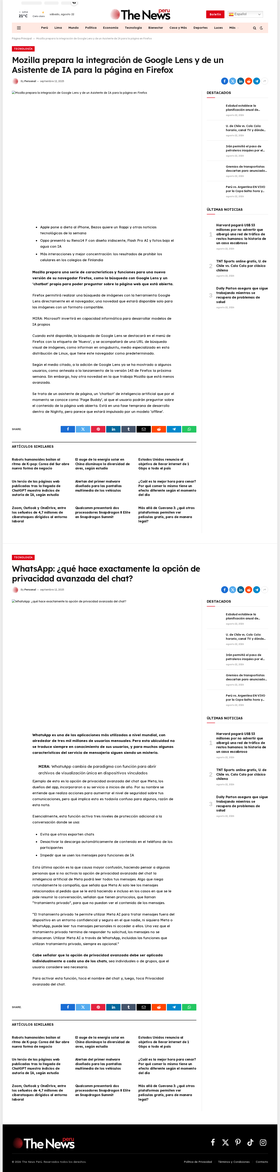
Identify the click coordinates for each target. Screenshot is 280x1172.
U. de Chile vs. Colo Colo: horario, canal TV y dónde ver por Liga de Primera (245, 128)
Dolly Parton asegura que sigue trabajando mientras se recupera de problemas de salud (242, 295)
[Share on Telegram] (256, 81)
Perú (44, 28)
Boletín (215, 14)
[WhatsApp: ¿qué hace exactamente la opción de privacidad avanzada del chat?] (104, 659)
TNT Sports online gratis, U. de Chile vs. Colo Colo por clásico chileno (241, 265)
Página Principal (22, 38)
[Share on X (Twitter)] (232, 81)
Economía (110, 28)
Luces (218, 28)
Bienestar (155, 28)
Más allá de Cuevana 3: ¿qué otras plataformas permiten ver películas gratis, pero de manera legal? (166, 514)
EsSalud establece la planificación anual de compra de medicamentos (245, 108)
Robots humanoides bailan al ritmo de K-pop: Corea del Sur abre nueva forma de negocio (40, 463)
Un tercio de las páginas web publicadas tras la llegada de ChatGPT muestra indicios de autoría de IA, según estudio (36, 488)
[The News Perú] (140, 14)
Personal (30, 81)
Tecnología (133, 28)
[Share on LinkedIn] (240, 81)
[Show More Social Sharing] (264, 81)
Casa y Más (178, 28)
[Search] (254, 27)
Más (232, 28)
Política (91, 28)
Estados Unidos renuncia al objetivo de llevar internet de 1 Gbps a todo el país (163, 463)
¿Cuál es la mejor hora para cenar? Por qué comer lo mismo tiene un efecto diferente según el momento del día (167, 488)
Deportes (200, 28)
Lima (58, 28)
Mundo (73, 28)
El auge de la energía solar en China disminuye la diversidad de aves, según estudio (102, 463)
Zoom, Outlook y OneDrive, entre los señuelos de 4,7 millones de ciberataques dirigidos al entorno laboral (39, 514)
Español (240, 14)
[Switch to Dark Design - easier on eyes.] (261, 28)
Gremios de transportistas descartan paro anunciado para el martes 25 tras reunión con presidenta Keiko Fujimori (245, 169)
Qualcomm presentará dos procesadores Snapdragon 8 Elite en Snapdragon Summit (102, 512)
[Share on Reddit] (248, 81)
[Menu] (19, 27)
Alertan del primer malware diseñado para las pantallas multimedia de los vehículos (98, 485)
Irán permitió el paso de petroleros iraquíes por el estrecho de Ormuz (244, 148)
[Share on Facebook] (224, 81)
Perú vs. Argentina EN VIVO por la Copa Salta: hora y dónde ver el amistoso (245, 189)
